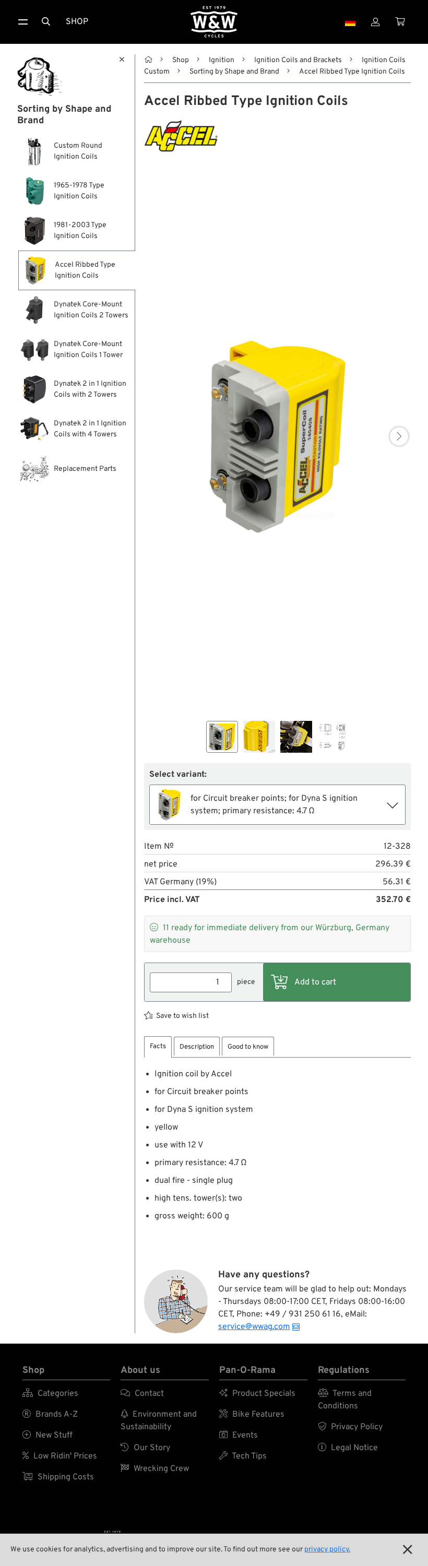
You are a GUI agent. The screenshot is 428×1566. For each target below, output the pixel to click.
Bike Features (251, 1414)
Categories (50, 1394)
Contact (142, 1394)
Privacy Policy (350, 1427)
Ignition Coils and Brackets (298, 60)
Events (238, 1435)
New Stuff (47, 1435)
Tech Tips (243, 1456)
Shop (77, 22)
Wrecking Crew (155, 1469)
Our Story (145, 1448)
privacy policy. (327, 1549)
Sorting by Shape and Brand (234, 71)
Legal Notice (348, 1448)
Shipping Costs (58, 1477)
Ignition (221, 60)
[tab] (158, 1047)
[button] (399, 436)
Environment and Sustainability (159, 1420)
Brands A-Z (50, 1414)
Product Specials (257, 1394)
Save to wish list (182, 1016)
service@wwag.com (254, 1327)
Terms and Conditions (345, 1400)
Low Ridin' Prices (59, 1456)
